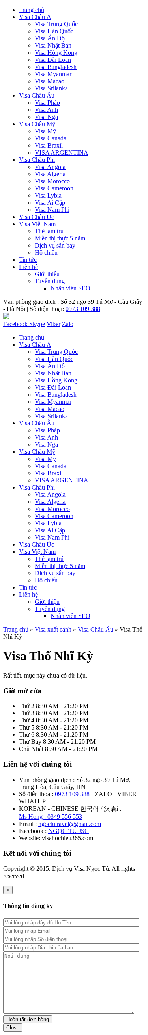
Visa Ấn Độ (50, 38)
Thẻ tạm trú (49, 231)
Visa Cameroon (54, 188)
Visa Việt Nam (37, 224)
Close (12, 1028)
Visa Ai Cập (50, 202)
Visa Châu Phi (37, 159)
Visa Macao (49, 81)
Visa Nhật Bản (53, 45)
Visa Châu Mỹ (37, 124)
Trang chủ (31, 9)
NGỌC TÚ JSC (68, 831)
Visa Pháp (47, 102)
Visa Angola (50, 166)
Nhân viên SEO (70, 288)
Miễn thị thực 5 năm (60, 238)
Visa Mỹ (45, 131)
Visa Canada (50, 138)
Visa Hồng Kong (56, 52)
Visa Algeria (50, 174)
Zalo (67, 324)
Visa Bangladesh (56, 66)
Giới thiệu (47, 274)
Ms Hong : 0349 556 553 (50, 816)
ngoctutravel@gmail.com (69, 823)
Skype (37, 324)
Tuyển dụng (50, 281)
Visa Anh (46, 109)
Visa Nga (46, 116)
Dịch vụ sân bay (55, 245)
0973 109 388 (83, 308)
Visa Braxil (49, 145)
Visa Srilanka (51, 88)
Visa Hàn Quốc (54, 31)
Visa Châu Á (35, 16)
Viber (53, 324)
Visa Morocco (52, 181)
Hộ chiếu (46, 252)
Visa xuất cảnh (53, 629)
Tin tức (28, 259)
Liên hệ (28, 266)
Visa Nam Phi (52, 209)
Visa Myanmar (53, 74)
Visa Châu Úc (36, 216)
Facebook (16, 324)
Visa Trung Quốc (56, 24)
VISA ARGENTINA (61, 152)
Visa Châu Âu (36, 95)
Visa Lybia (48, 195)
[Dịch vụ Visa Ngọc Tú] (6, 316)
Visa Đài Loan (53, 59)
